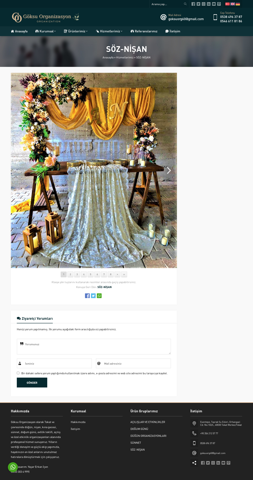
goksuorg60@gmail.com (186, 19)
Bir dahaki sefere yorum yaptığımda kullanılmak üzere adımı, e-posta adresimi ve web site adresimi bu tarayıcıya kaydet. (94, 373)
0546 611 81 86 (231, 21)
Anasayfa (108, 57)
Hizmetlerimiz (124, 57)
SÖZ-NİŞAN (143, 57)
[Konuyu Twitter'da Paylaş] (93, 295)
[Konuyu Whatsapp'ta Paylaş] (99, 295)
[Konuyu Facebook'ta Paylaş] (87, 295)
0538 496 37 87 (231, 16)
